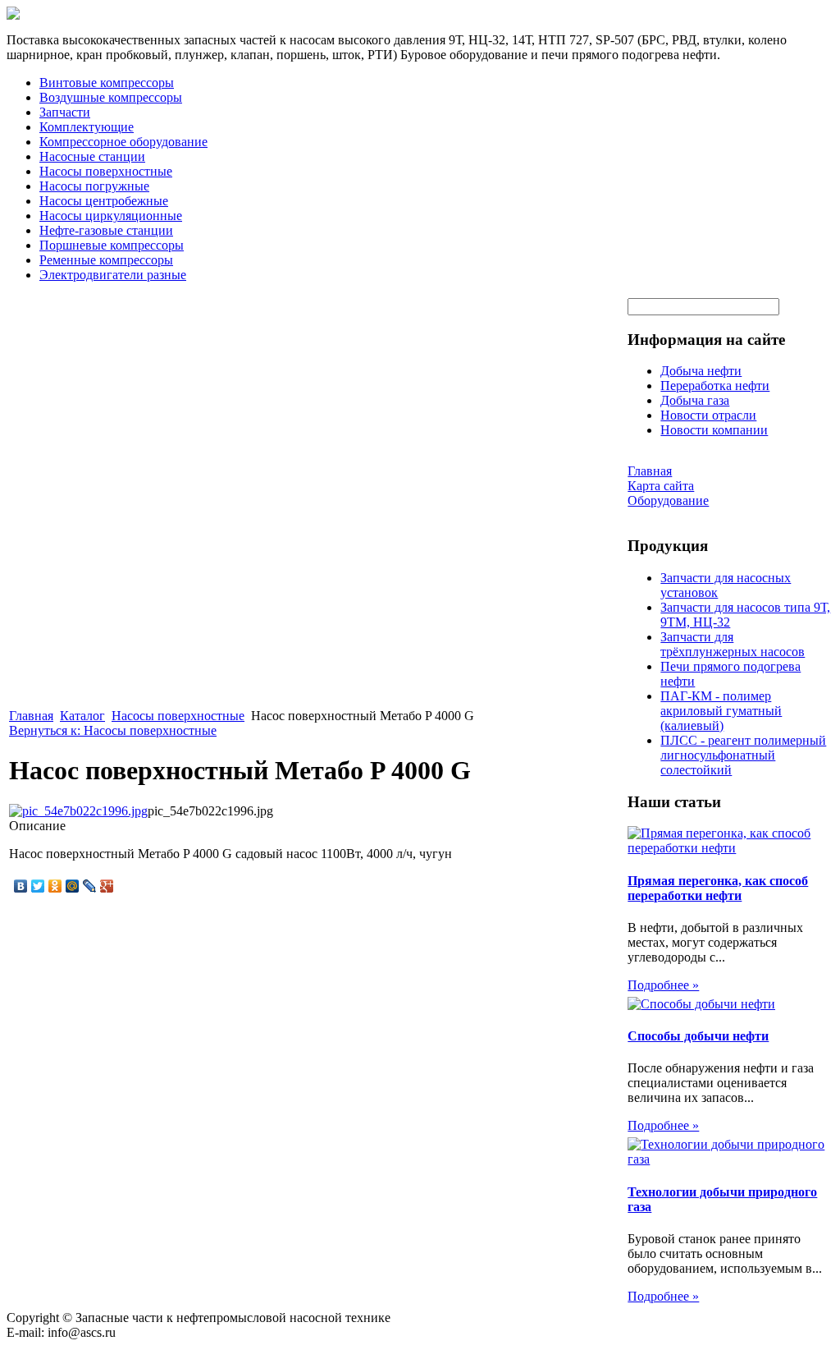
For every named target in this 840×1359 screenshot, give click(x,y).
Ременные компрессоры (106, 260)
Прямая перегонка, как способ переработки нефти (718, 888)
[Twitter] (38, 886)
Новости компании (714, 430)
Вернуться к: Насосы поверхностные (113, 730)
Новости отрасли (708, 415)
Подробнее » (663, 985)
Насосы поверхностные (105, 171)
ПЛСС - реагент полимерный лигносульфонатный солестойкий (743, 755)
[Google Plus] (107, 886)
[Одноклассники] (55, 886)
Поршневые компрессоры (111, 245)
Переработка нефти (714, 386)
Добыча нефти (701, 371)
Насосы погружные (94, 186)
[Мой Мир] (72, 886)
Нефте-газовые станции (106, 230)
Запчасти (64, 112)
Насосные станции (92, 156)
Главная (31, 716)
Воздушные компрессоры (110, 97)
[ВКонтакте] (21, 886)
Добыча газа (694, 400)
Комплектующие (86, 127)
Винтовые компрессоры (106, 83)
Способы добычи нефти (698, 1036)
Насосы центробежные (103, 201)
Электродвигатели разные (112, 275)
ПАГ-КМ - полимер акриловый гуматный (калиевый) (721, 710)
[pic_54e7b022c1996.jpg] (78, 811)
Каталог (82, 716)
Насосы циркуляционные (110, 216)
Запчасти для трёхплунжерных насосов (732, 644)
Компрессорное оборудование (123, 142)
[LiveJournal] (89, 886)
